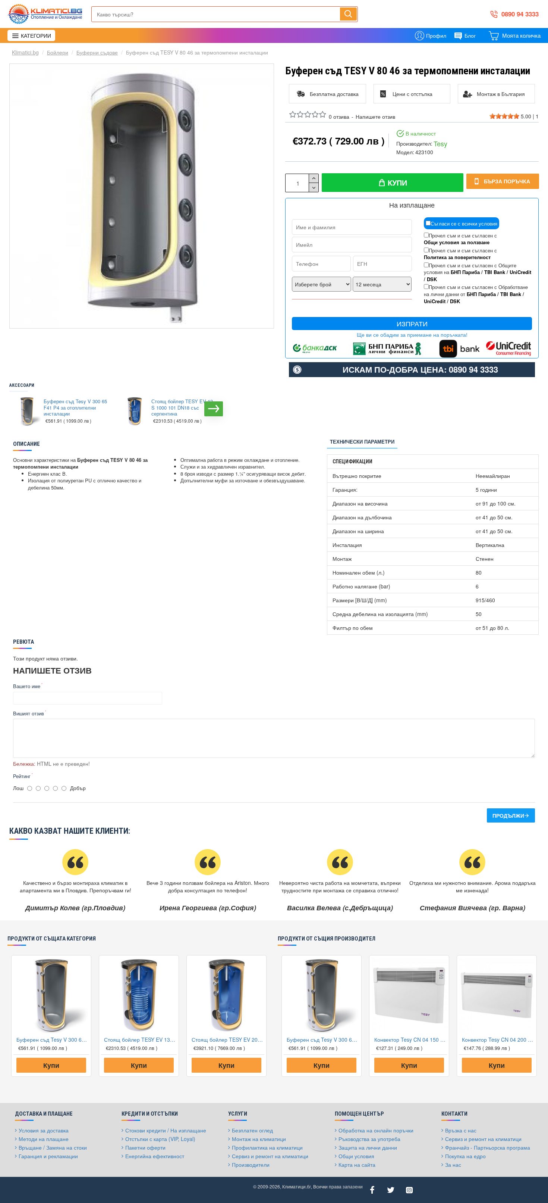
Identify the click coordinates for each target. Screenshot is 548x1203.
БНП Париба (465, 272)
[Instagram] (409, 1189)
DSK (432, 279)
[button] (16, 408)
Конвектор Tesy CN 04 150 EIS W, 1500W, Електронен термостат (410, 1039)
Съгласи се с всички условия (464, 223)
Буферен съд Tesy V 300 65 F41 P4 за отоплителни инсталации (75, 407)
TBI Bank (494, 272)
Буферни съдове (97, 52)
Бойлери (57, 52)
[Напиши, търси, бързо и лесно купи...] (348, 13)
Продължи (508, 815)
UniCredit (520, 272)
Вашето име (26, 686)
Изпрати (412, 323)
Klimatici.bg (25, 52)
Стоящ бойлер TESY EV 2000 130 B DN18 (228, 1039)
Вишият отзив (28, 713)
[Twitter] (390, 1189)
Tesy (440, 143)
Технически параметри (362, 441)
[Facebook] (372, 1189)
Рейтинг (22, 776)
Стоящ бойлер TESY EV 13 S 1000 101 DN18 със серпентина (182, 407)
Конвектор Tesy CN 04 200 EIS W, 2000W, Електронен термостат (498, 1039)
